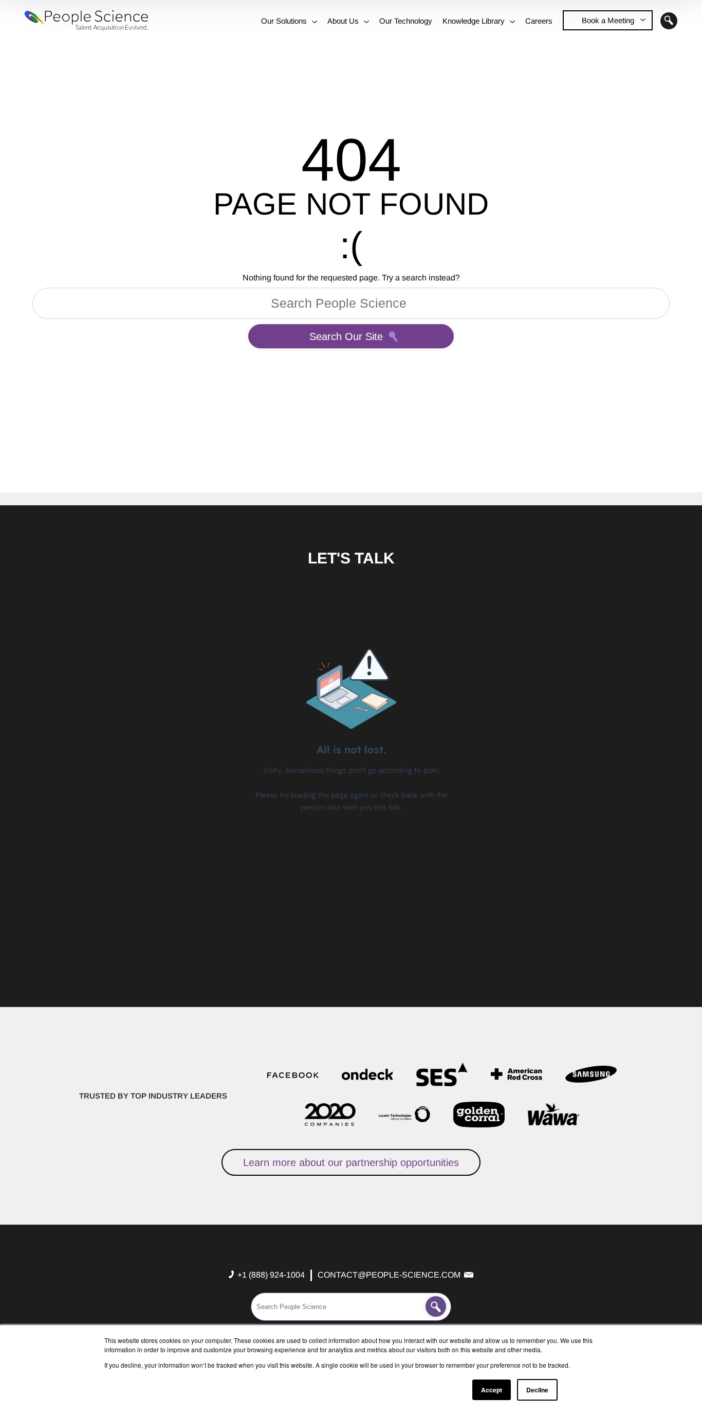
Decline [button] (537, 1389)
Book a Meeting (608, 20)
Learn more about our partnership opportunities (351, 1162)
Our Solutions (284, 21)
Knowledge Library (473, 21)
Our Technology (405, 21)
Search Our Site (346, 336)
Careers (538, 21)
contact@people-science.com (389, 1274)
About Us (343, 21)
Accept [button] (491, 1389)
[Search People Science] (436, 1306)
